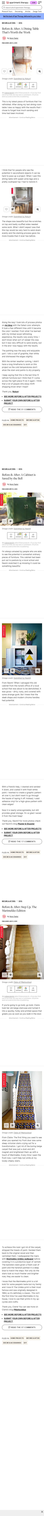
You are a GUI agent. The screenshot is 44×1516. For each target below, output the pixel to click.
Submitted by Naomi (22, 529)
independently (9, 93)
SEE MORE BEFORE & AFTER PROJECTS (22, 396)
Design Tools (37, 11)
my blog (8, 325)
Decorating (18, 11)
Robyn (15, 391)
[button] (39, 71)
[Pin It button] (10, 71)
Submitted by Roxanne (23, 1472)
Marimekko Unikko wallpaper (19, 1259)
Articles (27, 11)
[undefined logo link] (17, 3)
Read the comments (23, 409)
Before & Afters (9, 23)
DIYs (20, 23)
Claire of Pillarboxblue (22, 982)
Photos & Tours (7, 11)
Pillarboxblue (20, 1309)
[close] (42, 1512)
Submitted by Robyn (22, 79)
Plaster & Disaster (26, 824)
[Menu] (3, 2)
